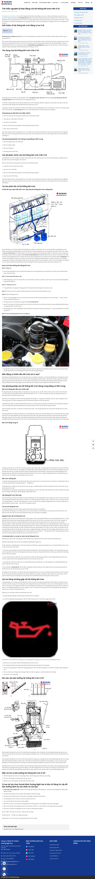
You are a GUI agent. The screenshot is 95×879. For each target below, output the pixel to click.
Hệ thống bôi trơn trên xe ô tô (10, 16)
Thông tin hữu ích (78, 17)
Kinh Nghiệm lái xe (79, 15)
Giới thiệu (34, 2)
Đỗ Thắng (15, 11)
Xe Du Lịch (55, 2)
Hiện (10, 30)
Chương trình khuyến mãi (80, 12)
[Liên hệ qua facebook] (4, 863)
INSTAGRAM (31, 856)
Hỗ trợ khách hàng (45, 2)
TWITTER (30, 853)
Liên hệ (87, 2)
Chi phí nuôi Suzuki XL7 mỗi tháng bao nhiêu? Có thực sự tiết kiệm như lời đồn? (84, 39)
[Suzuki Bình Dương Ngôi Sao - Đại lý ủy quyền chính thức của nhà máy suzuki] (8, 2)
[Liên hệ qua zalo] (4, 868)
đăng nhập (11, 829)
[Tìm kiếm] (91, 2)
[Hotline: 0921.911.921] (4, 874)
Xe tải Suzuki (64, 2)
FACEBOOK (31, 846)
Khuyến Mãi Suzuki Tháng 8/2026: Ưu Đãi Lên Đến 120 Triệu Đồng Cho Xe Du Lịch (85, 32)
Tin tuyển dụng (78, 23)
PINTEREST (31, 859)
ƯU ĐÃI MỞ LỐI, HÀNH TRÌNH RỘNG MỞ (84, 53)
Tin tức (80, 2)
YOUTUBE (31, 850)
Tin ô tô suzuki (78, 20)
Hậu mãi (73, 2)
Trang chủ (27, 2)
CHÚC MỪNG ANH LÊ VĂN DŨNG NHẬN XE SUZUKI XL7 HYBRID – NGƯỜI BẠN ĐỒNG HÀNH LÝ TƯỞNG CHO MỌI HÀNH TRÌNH (85, 61)
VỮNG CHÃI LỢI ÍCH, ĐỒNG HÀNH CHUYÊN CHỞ (84, 47)
